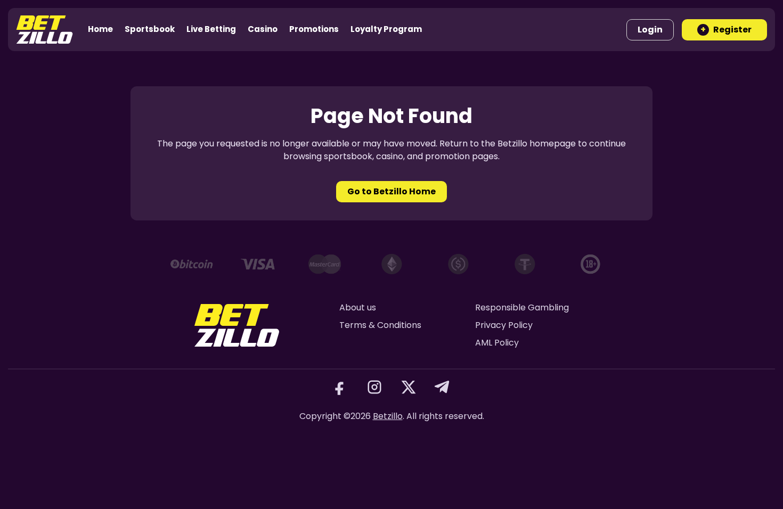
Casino (263, 29)
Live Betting (211, 29)
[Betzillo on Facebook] (340, 387)
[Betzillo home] (44, 29)
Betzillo (388, 416)
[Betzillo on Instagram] (374, 387)
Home (100, 29)
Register (726, 29)
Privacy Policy (504, 325)
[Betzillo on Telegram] (443, 387)
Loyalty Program (386, 29)
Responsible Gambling (522, 307)
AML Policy (497, 342)
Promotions (314, 29)
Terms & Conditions (380, 325)
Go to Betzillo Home (391, 191)
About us (357, 307)
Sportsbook (150, 29)
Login (650, 29)
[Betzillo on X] (409, 387)
